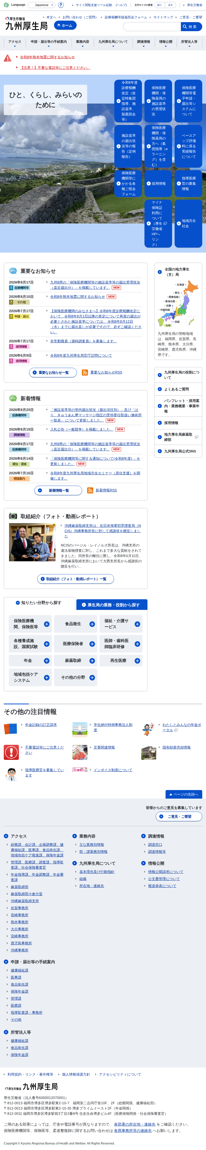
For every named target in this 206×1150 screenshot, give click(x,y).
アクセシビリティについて (120, 1074)
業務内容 (87, 836)
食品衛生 (73, 624)
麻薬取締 (73, 660)
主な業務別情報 (91, 845)
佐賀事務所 (19, 908)
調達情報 (156, 836)
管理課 (16, 998)
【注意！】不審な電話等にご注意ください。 (55, 68)
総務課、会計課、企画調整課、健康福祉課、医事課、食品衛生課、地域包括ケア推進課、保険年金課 (37, 850)
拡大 (170, 5)
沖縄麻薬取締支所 (25, 901)
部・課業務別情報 (93, 852)
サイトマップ (163, 17)
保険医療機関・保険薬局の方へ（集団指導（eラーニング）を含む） (160, 146)
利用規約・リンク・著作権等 (30, 1074)
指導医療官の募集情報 (189, 183)
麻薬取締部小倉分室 (26, 894)
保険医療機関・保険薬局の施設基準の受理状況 (159, 101)
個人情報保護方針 (76, 1074)
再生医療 (118, 660)
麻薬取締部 (19, 887)
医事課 (16, 977)
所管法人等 (21, 1032)
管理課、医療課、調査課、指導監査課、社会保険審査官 (37, 864)
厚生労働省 (194, 5)
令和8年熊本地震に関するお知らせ (47, 57)
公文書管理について (164, 879)
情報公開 (156, 863)
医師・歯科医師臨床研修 (117, 643)
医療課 (16, 1005)
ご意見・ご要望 (190, 17)
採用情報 (159, 183)
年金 (28, 660)
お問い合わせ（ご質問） (80, 17)
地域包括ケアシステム (26, 677)
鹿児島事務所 (21, 943)
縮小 (159, 5)
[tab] (39, 603)
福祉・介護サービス (117, 624)
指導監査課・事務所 (26, 1012)
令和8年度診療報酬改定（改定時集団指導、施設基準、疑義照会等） (130, 100)
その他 (16, 1020)
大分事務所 (19, 929)
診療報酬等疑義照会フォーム (126, 17)
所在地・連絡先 (91, 886)
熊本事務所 (19, 922)
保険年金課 (19, 991)
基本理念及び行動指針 (97, 872)
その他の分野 (73, 677)
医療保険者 (73, 643)
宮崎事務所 (19, 936)
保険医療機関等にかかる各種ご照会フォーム (129, 183)
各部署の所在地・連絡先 (135, 1124)
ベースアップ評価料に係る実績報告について (189, 146)
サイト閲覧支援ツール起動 (94, 5)
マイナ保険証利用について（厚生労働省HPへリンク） (157, 223)
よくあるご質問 (176, 389)
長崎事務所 (19, 915)
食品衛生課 (19, 984)
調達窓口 (155, 845)
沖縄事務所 (19, 950)
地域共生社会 (189, 223)
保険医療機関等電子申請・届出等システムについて (189, 101)
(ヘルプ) (121, 5)
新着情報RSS (106, 490)
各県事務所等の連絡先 (133, 1130)
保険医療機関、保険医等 (26, 624)
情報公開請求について (165, 872)
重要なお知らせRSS (106, 372)
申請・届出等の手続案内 (33, 962)
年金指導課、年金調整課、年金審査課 (37, 877)
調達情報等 (157, 852)
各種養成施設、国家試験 (26, 643)
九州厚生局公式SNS (180, 451)
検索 (193, 27)
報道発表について (162, 886)
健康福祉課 (19, 970)
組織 (82, 879)
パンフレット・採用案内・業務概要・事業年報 (181, 406)
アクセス (19, 836)
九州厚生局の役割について (181, 375)
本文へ (51, 17)
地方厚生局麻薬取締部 (178, 437)
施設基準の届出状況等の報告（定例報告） (129, 146)
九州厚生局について (97, 863)
